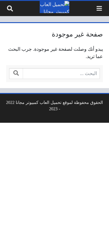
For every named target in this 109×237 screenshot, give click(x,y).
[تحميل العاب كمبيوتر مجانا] (54, 7)
